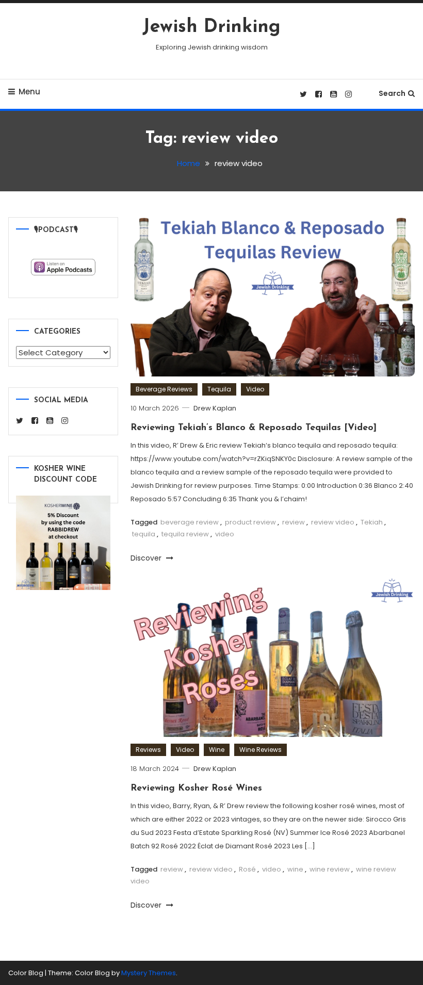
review (293, 522)
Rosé (247, 869)
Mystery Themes (148, 973)
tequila (143, 534)
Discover (147, 558)
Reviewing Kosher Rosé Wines (196, 788)
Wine (216, 749)
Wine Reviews (260, 749)
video (224, 534)
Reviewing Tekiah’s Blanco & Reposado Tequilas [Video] (254, 428)
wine (295, 869)
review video (332, 522)
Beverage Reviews (164, 389)
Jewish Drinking (211, 27)
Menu (29, 91)
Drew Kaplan (214, 408)
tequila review (185, 534)
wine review (330, 869)
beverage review (189, 522)
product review (250, 522)
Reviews (148, 749)
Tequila (219, 389)
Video (255, 389)
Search (392, 93)
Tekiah (372, 522)
